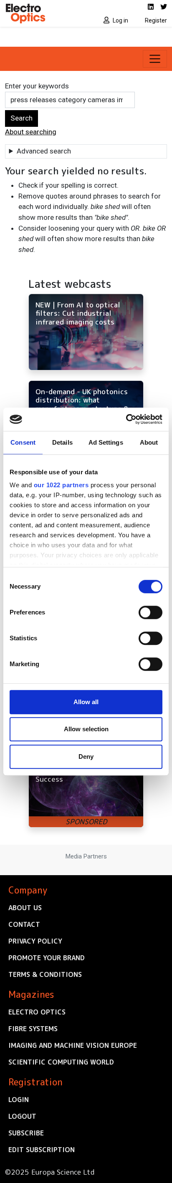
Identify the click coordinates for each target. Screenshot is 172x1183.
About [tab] (149, 442)
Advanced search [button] (44, 151)
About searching (30, 132)
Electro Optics (37, 1012)
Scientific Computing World (61, 1062)
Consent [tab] (22, 442)
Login (18, 1099)
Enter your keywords (37, 86)
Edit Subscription (41, 1149)
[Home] (43, 13)
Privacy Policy (35, 941)
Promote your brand (46, 957)
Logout (22, 1116)
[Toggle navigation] (155, 59)
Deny (86, 756)
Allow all (86, 701)
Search (21, 118)
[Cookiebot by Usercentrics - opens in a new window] (125, 419)
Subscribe (26, 1133)
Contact (24, 924)
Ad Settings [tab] (106, 442)
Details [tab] (62, 442)
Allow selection (86, 728)
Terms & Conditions (45, 974)
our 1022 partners (61, 484)
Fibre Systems (33, 1028)
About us (25, 907)
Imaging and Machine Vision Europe (72, 1045)
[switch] (150, 612)
